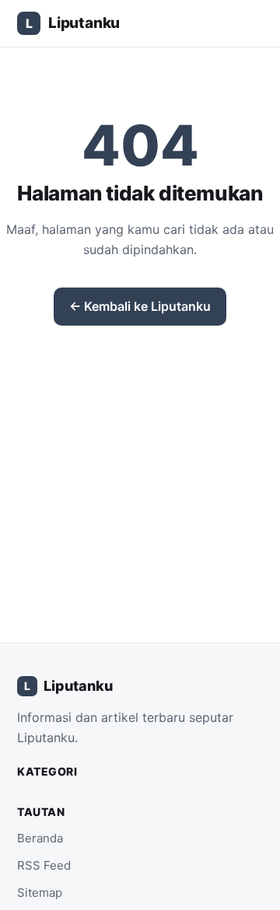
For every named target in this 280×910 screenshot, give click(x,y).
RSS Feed (44, 865)
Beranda (40, 838)
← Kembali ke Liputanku (140, 306)
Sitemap (39, 892)
